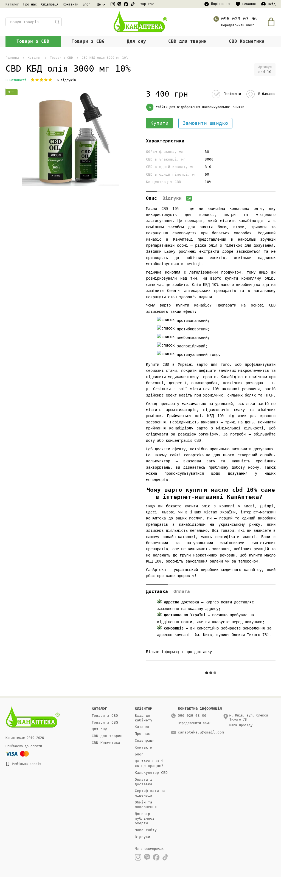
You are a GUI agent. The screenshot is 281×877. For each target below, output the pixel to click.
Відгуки (142, 837)
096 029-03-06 (239, 18)
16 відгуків (65, 80)
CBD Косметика (247, 41)
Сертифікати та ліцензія (150, 793)
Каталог (12, 4)
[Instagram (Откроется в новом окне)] (113, 4)
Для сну (136, 41)
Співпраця (49, 4)
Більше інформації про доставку (179, 652)
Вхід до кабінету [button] (143, 717)
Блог (86, 4)
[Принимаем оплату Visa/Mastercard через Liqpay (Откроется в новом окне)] (17, 754)
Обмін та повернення (146, 804)
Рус (151, 4)
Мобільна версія (25, 764)
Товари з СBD (32, 41)
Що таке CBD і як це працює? (149, 763)
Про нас (30, 4)
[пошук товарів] (57, 22)
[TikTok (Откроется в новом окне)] (132, 4)
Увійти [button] (161, 107)
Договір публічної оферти (144, 818)
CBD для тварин (187, 41)
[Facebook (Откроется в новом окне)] (126, 4)
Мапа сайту (146, 830)
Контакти (70, 4)
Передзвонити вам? (237, 25)
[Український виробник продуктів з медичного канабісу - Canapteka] (32, 717)
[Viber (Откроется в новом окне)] (119, 4)
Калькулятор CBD (151, 773)
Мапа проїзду (240, 725)
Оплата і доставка (143, 781)
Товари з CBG (88, 41)
